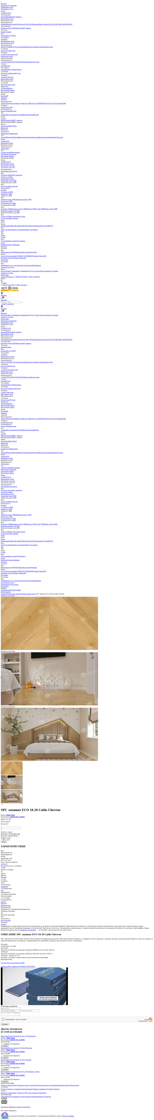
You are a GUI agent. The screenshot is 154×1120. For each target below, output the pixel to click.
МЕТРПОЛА (22, 226)
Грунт (3, 243)
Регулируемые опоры (17, 216)
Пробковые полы (7, 7)
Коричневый (23, 137)
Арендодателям (25, 1097)
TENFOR (22, 62)
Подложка (4, 260)
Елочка (3, 36)
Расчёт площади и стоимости (11, 1089)
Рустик (12, 51)
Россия (7, 66)
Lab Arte (17, 47)
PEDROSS (30, 256)
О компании (15, 271)
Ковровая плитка (7, 143)
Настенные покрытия (8, 154)
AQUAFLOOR (52, 24)
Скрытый (27, 252)
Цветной (10, 137)
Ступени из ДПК (7, 192)
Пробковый (20, 252)
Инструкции (74, 1085)
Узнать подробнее (67, 1116)
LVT (10, 36)
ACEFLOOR (28, 24)
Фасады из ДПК (6, 201)
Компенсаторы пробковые (10, 245)
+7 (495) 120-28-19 (33, 277)
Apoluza (3, 141)
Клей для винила (7, 230)
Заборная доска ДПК (8, 199)
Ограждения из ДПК (8, 203)
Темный (4, 115)
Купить (4, 842)
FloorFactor (20, 24)
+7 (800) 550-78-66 (20, 277)
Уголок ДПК (5, 216)
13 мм (7, 54)
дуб (2, 890)
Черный (16, 137)
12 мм (3, 54)
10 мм (3, 77)
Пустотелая (5, 186)
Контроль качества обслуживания (47, 1085)
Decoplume (4, 171)
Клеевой (4, 17)
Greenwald (13, 103)
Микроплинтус (6, 252)
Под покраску (17, 175)
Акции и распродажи (8, 1085)
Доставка (55, 271)
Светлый (19, 115)
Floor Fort (20, 103)
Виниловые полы (7, 19)
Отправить (5, 1024)
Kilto (2, 226)
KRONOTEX (46, 103)
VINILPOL (68, 24)
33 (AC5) (4, 864)
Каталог (4, 3)
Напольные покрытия (8, 5)
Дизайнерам (24, 271)
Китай (3, 66)
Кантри (13, 73)
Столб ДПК (40, 209)
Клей (3, 220)
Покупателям (5, 271)
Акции (3, 277)
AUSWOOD (5, 62)
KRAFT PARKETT (8, 47)
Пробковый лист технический (11, 265)
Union (14, 24)
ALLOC (54, 103)
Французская (5, 905)
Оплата (37, 271)
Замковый (4, 886)
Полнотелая (13, 186)
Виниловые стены (7, 164)
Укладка (57, 1089)
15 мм (15, 54)
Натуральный (11, 115)
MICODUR (13, 126)
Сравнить (7, 1044)
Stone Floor (5, 126)
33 (3, 118)
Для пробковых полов (9, 241)
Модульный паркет (8, 90)
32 (2, 118)
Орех (5, 39)
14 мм (11, 54)
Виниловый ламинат (23, 28)
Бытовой (14, 133)
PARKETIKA (13, 226)
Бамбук (8, 69)
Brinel (27, 47)
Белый (36, 115)
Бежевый (26, 115)
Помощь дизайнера (39, 1089)
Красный (42, 137)
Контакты (9, 277)
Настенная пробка (7, 156)
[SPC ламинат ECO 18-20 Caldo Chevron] (49, 649)
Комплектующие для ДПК (10, 211)
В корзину (5, 1046)
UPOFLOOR (14, 62)
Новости (4, 1093)
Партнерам (5, 275)
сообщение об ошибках (27, 930)
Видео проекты (45, 271)
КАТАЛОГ (5, 586)
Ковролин (4, 128)
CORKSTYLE (6, 13)
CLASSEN (37, 103)
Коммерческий (6, 133)
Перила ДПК (31, 209)
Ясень (19, 69)
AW (7, 141)
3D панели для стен (8, 165)
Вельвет (4, 190)
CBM (64, 103)
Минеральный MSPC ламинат (11, 120)
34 (5, 118)
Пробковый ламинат (14, 17)
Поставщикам (15, 1097)
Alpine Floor (42, 24)
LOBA (3, 237)
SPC (7, 36)
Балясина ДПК (6, 209)
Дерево (8, 32)
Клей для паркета (19, 230)
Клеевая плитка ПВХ (8, 28)
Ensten (3, 24)
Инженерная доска (7, 41)
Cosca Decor (12, 171)
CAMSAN (30, 103)
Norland (35, 24)
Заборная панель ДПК (24, 199)
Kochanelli (4, 96)
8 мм (2, 107)
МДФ (14, 252)
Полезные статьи (23, 1085)
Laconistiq (12, 256)
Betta (7, 24)
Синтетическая (27, 265)
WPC (14, 36)
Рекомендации (64, 1085)
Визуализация (27, 1089)
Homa (6, 226)
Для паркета (21, 241)
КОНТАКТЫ (5, 592)
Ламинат (4, 98)
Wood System (34, 62)
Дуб (2, 39)
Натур (3, 51)
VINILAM (61, 24)
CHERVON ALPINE (17, 817)
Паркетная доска (7, 56)
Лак (2, 231)
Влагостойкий (6, 111)
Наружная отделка (7, 179)
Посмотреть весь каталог (10, 584)
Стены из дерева (7, 177)
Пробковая (37, 265)
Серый (31, 115)
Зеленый (36, 137)
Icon (10, 24)
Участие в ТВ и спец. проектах (28, 1093)
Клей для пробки (31, 230)
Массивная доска (7, 79)
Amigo (27, 62)
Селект (7, 51)
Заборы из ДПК (6, 194)
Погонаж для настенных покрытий (13, 258)
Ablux (22, 47)
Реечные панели (6, 175)
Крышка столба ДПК (19, 209)
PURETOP (31, 226)
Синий (30, 137)
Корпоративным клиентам (41, 1097)
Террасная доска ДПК (8, 181)
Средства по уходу (7, 267)
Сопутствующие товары (9, 218)
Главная (3, 594)
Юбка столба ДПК (50, 209)
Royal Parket (40, 47)
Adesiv (37, 226)
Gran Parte (32, 47)
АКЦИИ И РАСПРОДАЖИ (11, 590)
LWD (44, 256)
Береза (3, 69)
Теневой (34, 252)
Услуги (31, 271)
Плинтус (4, 246)
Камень (3, 32)
